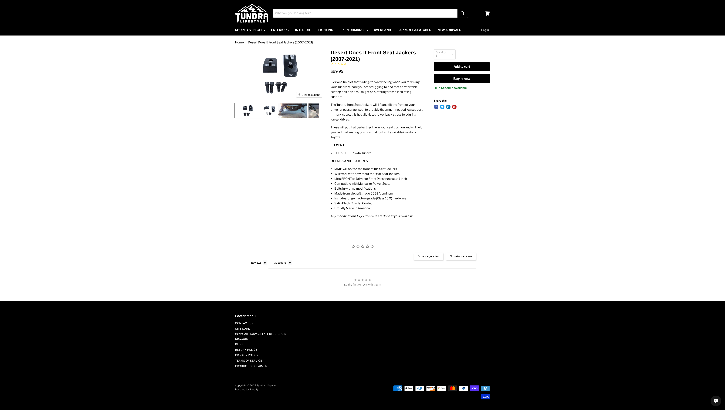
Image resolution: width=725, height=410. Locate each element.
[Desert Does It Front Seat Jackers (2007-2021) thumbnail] (248, 110)
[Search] (462, 13)
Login (485, 30)
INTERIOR (303, 30)
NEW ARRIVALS (449, 30)
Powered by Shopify (246, 389)
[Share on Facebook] (436, 107)
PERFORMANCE (354, 30)
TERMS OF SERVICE (248, 360)
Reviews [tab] (256, 262)
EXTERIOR (279, 30)
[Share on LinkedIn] (448, 107)
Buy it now (461, 79)
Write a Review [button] (463, 256)
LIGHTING (326, 30)
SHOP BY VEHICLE (249, 30)
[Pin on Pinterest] (454, 107)
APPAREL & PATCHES (415, 30)
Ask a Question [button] (430, 256)
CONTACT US (244, 323)
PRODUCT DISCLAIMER (251, 366)
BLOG (239, 344)
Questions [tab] (280, 262)
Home (239, 42)
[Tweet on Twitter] (442, 107)
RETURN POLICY (246, 349)
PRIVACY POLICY (246, 355)
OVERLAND (383, 30)
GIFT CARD (242, 328)
